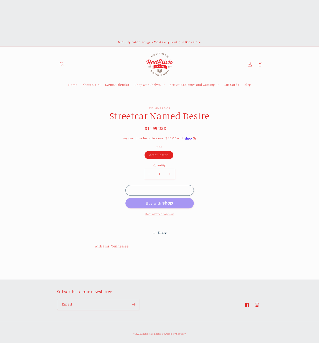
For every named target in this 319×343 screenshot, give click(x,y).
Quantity (159, 165)
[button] (62, 64)
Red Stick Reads (151, 333)
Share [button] (162, 232)
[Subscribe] (134, 304)
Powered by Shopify (174, 333)
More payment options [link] (159, 214)
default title (161, 156)
